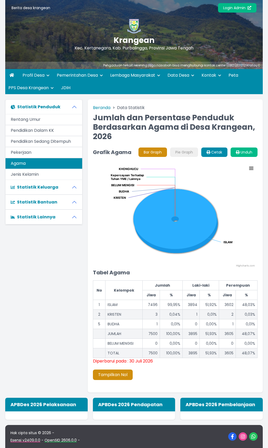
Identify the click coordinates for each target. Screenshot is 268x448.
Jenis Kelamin (25, 174)
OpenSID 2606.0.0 (60, 440)
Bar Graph (153, 152)
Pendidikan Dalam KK (32, 130)
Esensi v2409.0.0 (25, 440)
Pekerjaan (21, 152)
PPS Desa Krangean (29, 88)
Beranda (101, 108)
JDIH (65, 88)
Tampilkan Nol (112, 375)
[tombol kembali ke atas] (257, 437)
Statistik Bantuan (37, 202)
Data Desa (179, 75)
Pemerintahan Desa (78, 75)
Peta (233, 75)
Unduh (245, 152)
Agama (18, 163)
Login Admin (235, 7)
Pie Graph (184, 152)
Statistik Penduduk (38, 107)
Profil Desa (34, 75)
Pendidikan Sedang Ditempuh (41, 141)
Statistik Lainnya (36, 217)
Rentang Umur (26, 119)
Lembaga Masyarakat (133, 75)
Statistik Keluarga (37, 187)
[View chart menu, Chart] (251, 168)
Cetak (216, 152)
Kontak (209, 75)
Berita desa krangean (31, 7)
